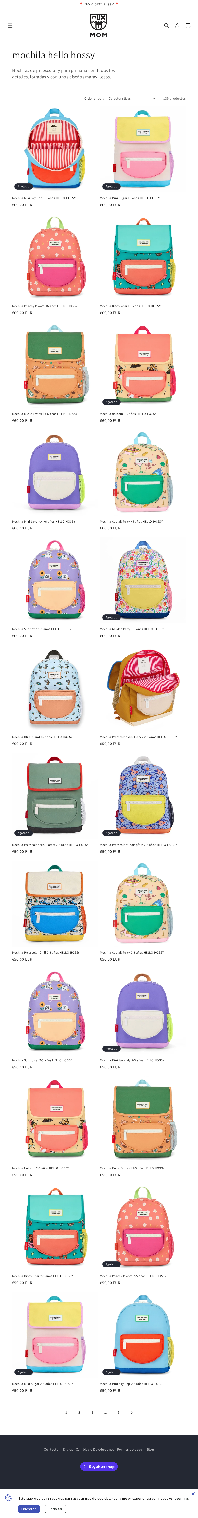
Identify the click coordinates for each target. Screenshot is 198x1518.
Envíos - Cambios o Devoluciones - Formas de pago (102, 1449)
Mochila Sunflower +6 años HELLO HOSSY (41, 629)
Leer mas (182, 1498)
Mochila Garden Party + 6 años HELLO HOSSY (132, 629)
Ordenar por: (94, 98)
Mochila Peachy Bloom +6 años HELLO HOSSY (44, 306)
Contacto (51, 1449)
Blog (150, 1449)
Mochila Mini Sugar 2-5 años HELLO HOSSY (42, 1384)
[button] (10, 25)
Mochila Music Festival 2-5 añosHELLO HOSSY (132, 1168)
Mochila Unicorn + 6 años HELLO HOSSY (128, 414)
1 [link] (66, 1412)
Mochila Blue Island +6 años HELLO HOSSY (42, 737)
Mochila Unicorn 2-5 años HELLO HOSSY (40, 1168)
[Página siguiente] (131, 1412)
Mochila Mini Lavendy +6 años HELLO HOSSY (43, 522)
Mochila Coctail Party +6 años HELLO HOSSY (131, 522)
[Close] (193, 1493)
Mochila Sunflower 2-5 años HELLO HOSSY (42, 1060)
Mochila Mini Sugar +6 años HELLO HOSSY (130, 198)
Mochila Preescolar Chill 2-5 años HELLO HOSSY (46, 953)
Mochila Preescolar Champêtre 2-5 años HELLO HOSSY (138, 845)
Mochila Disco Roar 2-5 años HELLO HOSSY (42, 1276)
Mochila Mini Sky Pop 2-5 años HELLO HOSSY (132, 1384)
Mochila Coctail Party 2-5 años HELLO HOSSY (132, 953)
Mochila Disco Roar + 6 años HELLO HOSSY (130, 306)
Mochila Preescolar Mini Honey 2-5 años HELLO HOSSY (138, 737)
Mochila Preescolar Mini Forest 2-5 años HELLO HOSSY (50, 845)
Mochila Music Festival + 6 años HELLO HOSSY (44, 414)
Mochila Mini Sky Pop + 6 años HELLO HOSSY (44, 198)
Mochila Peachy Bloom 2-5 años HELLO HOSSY (133, 1276)
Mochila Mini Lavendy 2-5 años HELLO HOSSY (132, 1060)
